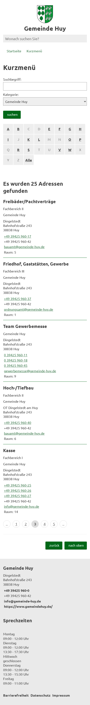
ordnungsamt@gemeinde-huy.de (28, 309)
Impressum (61, 695)
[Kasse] (45, 480)
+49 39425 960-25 (17, 485)
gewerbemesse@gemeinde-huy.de (29, 371)
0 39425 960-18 (15, 360)
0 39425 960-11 (15, 355)
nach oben (76, 545)
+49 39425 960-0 (16, 590)
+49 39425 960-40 (17, 422)
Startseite (14, 51)
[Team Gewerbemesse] (45, 350)
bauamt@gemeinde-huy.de (24, 247)
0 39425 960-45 (15, 365)
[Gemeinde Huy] (45, 587)
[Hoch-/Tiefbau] (45, 413)
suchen (12, 114)
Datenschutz (40, 695)
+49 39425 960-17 (17, 236)
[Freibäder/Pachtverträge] (45, 226)
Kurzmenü (34, 51)
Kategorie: (11, 94)
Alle (28, 160)
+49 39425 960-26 (17, 490)
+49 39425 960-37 (17, 298)
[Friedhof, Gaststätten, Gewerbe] (45, 289)
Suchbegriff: (12, 79)
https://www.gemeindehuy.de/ (28, 606)
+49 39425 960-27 (17, 495)
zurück (54, 545)
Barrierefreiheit (16, 695)
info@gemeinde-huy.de (21, 506)
